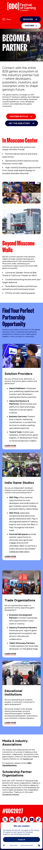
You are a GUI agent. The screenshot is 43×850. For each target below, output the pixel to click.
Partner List (28, 759)
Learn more (10, 556)
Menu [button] (9, 19)
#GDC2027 (12, 811)
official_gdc (5, 819)
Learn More (10, 446)
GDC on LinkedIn (11, 819)
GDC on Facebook (25, 819)
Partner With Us (19, 116)
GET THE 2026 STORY (19, 123)
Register (28, 19)
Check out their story (19, 551)
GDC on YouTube (31, 819)
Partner (29, 25)
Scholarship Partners (10, 794)
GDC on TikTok (38, 819)
